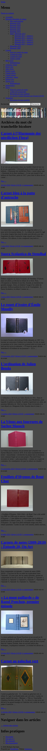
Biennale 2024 (15, 25)
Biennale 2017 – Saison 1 (24, 36)
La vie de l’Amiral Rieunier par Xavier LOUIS (27, 96)
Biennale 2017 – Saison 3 (24, 40)
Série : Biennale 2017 (18, 34)
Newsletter (9, 737)
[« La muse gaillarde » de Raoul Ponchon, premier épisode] (17, 633)
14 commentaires (27, 246)
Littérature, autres (11, 77)
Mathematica (10, 86)
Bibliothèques (15, 63)
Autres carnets (15, 59)
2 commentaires (27, 297)
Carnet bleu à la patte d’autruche (18, 195)
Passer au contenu (7, 13)
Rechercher (5, 104)
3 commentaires (27, 185)
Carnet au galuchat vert (19, 661)
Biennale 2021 (15, 30)
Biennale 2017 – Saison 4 (24, 42)
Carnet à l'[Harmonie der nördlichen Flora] (21, 135)
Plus (3, 181)
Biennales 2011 (15, 46)
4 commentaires (32, 469)
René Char (9, 67)
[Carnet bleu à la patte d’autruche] (17, 226)
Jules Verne (9, 69)
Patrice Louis (10, 71)
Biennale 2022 (15, 27)
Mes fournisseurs (11, 743)
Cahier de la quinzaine (18, 92)
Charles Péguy (10, 73)
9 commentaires (27, 653)
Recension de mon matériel (20, 94)
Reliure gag (9, 79)
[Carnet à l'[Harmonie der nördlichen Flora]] (17, 163)
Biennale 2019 (15, 32)
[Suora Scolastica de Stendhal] (17, 275)
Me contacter (10, 741)
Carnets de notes (16, 54)
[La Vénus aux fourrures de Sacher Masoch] (17, 447)
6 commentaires (29, 712)
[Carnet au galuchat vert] (17, 690)
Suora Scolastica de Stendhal (23, 254)
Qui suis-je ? (9, 739)
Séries (7, 88)
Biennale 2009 (15, 48)
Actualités (9, 17)
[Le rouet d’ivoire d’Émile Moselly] (17, 336)
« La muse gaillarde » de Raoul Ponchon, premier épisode (20, 601)
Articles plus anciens (9, 725)
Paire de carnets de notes (19, 52)
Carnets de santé (16, 56)
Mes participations (16, 21)
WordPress (14, 749)
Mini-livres (9, 61)
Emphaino (28, 749)
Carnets (8, 50)
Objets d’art (9, 81)
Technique (9, 98)
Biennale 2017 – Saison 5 (24, 44)
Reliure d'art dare (15, 110)
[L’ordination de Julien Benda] (17, 394)
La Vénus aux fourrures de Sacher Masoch (22, 424)
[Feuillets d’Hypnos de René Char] (17, 510)
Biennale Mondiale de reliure (15, 19)
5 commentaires (28, 534)
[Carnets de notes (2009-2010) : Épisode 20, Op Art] (17, 567)
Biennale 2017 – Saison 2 (24, 38)
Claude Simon (10, 75)
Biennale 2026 (15, 23)
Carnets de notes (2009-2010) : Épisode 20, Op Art (23, 544)
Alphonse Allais (11, 65)
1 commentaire (29, 414)
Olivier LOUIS (15, 185)
